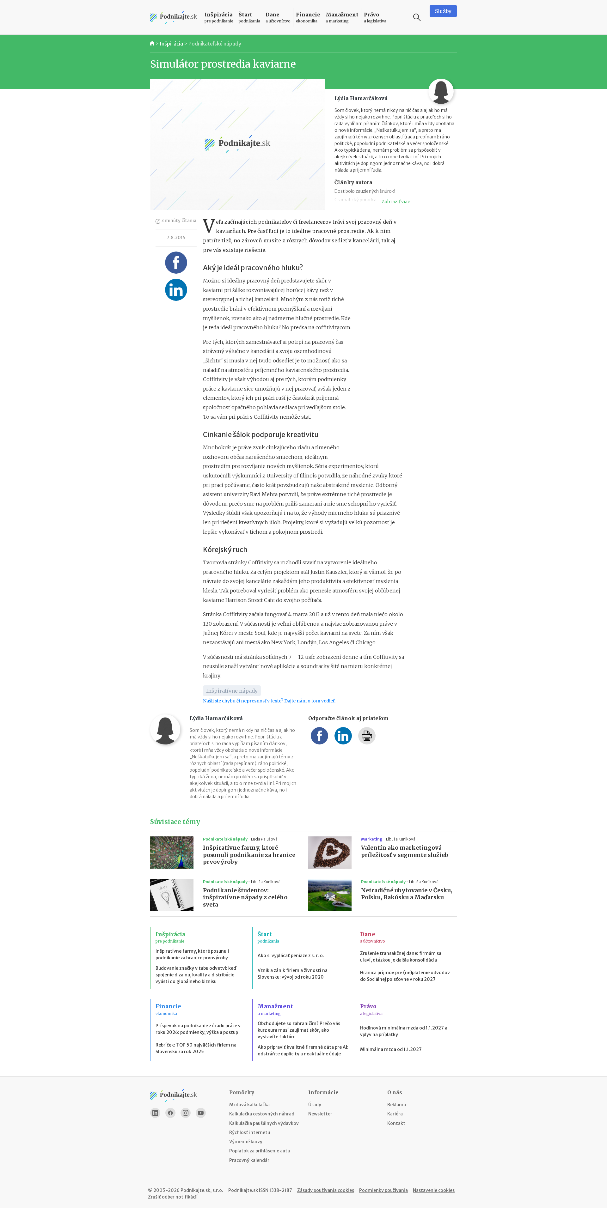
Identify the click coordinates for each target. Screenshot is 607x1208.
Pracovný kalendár (249, 1160)
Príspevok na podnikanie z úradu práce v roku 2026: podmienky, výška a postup (198, 1029)
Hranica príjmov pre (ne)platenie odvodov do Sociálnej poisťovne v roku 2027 (405, 976)
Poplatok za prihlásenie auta (259, 1151)
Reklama (396, 1105)
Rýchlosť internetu (249, 1132)
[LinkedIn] (155, 1113)
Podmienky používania (383, 1190)
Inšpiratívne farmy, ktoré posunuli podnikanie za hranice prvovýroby (249, 855)
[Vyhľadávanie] (417, 17)
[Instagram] (186, 1113)
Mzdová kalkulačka (249, 1105)
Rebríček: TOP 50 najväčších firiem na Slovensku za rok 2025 (196, 1048)
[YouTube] (201, 1113)
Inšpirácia (171, 43)
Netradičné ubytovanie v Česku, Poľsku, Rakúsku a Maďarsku (406, 894)
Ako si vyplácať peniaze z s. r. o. (291, 955)
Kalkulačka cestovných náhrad (261, 1114)
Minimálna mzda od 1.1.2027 (391, 1049)
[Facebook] (170, 1113)
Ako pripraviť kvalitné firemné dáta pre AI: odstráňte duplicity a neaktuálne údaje (303, 1050)
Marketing (372, 839)
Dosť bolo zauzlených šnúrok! (364, 191)
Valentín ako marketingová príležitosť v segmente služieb (404, 851)
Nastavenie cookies (434, 1190)
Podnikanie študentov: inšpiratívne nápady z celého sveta (245, 897)
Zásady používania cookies (325, 1190)
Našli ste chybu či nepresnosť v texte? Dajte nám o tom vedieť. (269, 701)
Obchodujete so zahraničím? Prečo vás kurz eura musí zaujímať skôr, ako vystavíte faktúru (299, 1030)
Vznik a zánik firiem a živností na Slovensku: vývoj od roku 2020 (293, 974)
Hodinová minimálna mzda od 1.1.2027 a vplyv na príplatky (403, 1031)
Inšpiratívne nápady (232, 691)
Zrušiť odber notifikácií (173, 1197)
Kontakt (396, 1123)
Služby (443, 11)
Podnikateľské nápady (214, 43)
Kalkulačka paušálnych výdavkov (264, 1123)
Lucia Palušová (264, 839)
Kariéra (395, 1114)
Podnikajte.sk (243, 1190)
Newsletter (320, 1114)
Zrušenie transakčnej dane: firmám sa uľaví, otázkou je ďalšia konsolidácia (400, 956)
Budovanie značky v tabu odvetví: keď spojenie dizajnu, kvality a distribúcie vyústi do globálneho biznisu (196, 974)
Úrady (314, 1105)
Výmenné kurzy (245, 1141)
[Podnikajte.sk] (173, 17)
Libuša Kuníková (400, 839)
